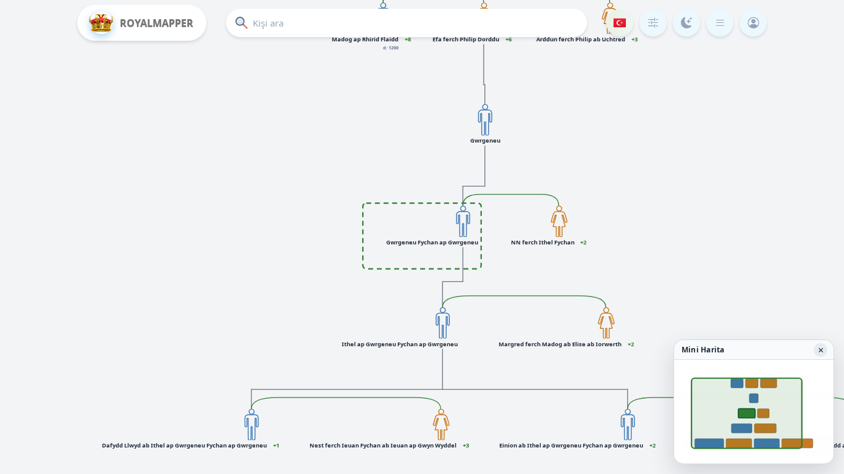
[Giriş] (753, 22)
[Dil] (619, 22)
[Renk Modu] (686, 22)
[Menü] (719, 22)
